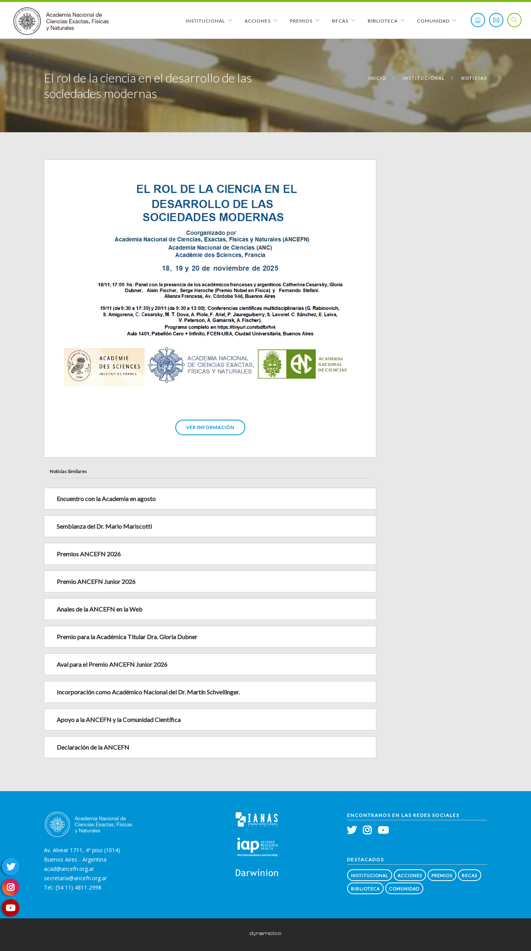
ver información (210, 427)
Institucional (205, 21)
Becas (340, 21)
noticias (474, 78)
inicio (377, 78)
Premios (301, 21)
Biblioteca (383, 21)
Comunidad (433, 21)
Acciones (258, 21)
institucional (424, 78)
